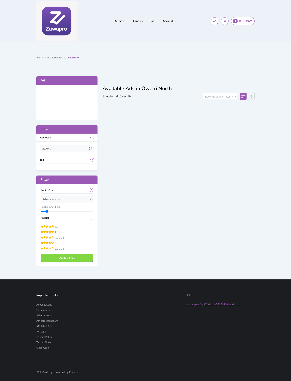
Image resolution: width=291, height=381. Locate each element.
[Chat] (214, 21)
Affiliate (120, 21)
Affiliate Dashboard (47, 320)
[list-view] (243, 96)
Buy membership (45, 309)
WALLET (41, 331)
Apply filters (67, 257)
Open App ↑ (42, 347)
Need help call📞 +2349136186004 (205, 304)
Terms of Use (43, 342)
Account (168, 21)
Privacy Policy (44, 336)
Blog (152, 21)
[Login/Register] (225, 21)
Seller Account (44, 315)
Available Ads (55, 57)
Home (39, 57)
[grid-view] (251, 96)
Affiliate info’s (44, 326)
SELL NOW (245, 21)
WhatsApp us (232, 304)
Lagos (137, 21)
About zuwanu (44, 304)
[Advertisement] (67, 102)
